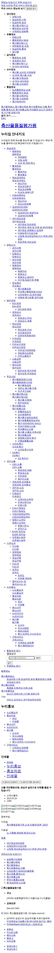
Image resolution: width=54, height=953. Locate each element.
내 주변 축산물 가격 (22, 75)
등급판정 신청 (19, 20)
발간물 (15, 52)
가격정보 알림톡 (20, 31)
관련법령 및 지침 (20, 46)
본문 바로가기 (25, 2)
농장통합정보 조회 (21, 90)
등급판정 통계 (19, 49)
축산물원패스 (7, 676)
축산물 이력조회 (20, 78)
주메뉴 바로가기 (9, 2)
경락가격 (16, 17)
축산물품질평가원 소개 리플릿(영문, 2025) (27, 825)
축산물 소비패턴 (20, 84)
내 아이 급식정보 (20, 66)
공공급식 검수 (19, 60)
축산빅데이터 (18, 101)
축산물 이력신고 (20, 25)
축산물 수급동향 (20, 99)
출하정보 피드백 (20, 28)
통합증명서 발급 (20, 40)
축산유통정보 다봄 (16, 868)
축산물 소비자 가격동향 (23, 72)
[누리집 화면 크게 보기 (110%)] (12, 116)
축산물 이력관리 (20, 96)
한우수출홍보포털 (15, 880)
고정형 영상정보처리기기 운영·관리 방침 (27, 849)
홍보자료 (14, 771)
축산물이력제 (7, 685)
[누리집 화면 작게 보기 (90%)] (15, 116)
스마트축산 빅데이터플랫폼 (20, 871)
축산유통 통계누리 (16, 874)
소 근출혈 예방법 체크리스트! (21, 833)
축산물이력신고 (20, 43)
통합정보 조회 (19, 58)
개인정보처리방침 (15, 843)
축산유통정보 (7, 691)
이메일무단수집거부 (17, 846)
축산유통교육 (13, 877)
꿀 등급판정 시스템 (16, 883)
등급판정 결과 (19, 22)
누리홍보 (14, 766)
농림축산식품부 (14, 859)
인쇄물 (12, 776)
